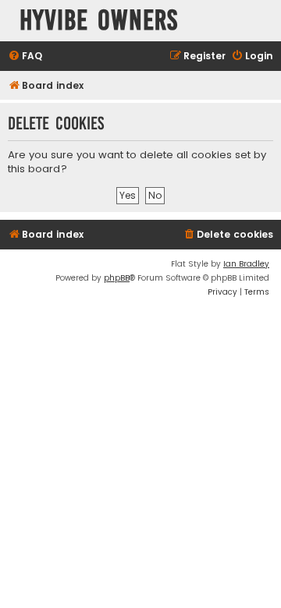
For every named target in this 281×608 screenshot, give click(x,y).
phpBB (117, 278)
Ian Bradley (246, 264)
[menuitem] (25, 56)
